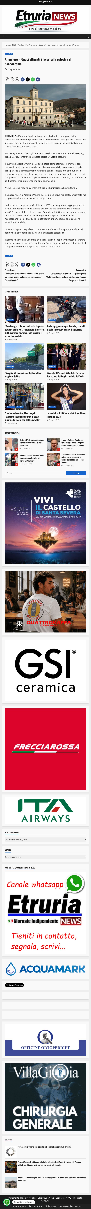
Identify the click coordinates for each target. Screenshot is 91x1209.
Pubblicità (77, 1198)
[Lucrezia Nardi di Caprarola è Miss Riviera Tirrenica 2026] (66, 396)
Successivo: (66, 275)
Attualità (8, 54)
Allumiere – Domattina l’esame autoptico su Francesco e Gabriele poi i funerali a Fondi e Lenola (53, 459)
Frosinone (10, 407)
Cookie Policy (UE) (63, 1198)
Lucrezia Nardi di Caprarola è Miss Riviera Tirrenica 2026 (66, 414)
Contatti (45, 1201)
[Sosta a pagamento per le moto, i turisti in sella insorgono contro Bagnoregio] (66, 309)
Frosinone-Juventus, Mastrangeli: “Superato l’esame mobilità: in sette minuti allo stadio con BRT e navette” (22, 416)
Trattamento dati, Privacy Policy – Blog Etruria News (31, 1198)
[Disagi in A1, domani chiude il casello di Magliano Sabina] (24, 356)
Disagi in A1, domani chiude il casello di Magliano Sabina (23, 374)
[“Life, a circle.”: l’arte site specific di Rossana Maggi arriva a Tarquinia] (11, 1152)
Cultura (8, 1139)
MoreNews (64, 1206)
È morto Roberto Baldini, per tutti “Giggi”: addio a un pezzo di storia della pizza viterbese (53, 444)
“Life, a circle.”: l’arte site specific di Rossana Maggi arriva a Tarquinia (44, 1146)
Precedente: (24, 275)
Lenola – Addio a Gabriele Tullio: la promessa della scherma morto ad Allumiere (11, 459)
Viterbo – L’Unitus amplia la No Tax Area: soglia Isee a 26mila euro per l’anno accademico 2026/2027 (52, 1179)
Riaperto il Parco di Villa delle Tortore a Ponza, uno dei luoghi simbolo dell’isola (65, 374)
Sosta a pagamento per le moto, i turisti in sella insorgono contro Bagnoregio (66, 327)
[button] (4, 36)
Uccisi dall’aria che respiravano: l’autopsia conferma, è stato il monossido (11, 444)
